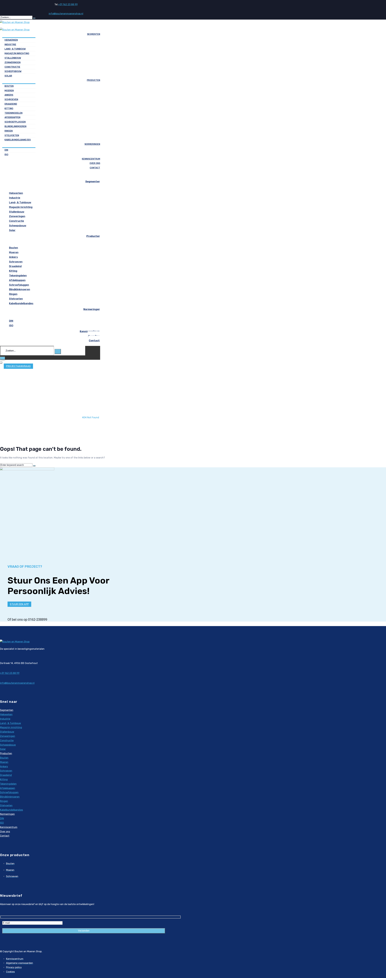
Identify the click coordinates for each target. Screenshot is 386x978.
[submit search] (34, 18)
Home (90, 413)
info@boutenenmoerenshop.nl (66, 13)
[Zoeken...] (27, 350)
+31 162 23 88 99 (68, 4)
